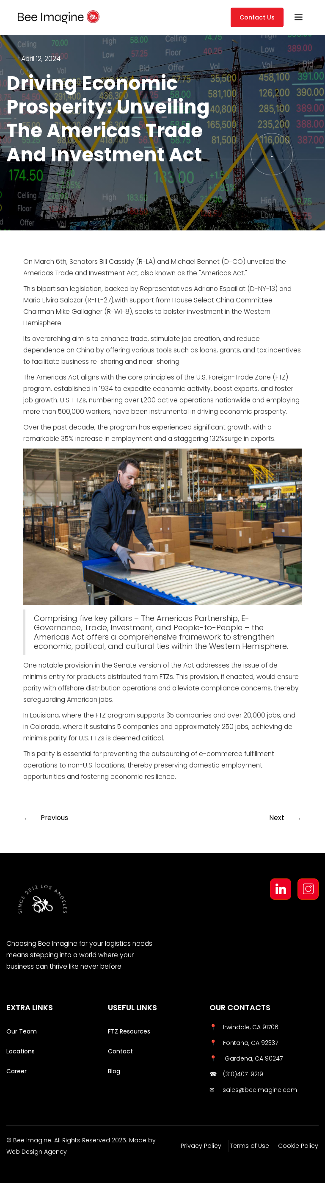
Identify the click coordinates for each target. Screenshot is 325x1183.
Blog (114, 1071)
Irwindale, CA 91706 (250, 1027)
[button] (298, 17)
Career (16, 1071)
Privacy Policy (201, 1145)
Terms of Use (249, 1145)
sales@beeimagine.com (260, 1090)
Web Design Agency (36, 1151)
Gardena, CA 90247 (253, 1058)
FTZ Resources (129, 1031)
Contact (120, 1051)
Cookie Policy (298, 1145)
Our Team (21, 1031)
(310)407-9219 (243, 1074)
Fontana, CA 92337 (250, 1043)
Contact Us (257, 17)
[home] (87, 17)
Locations (20, 1051)
